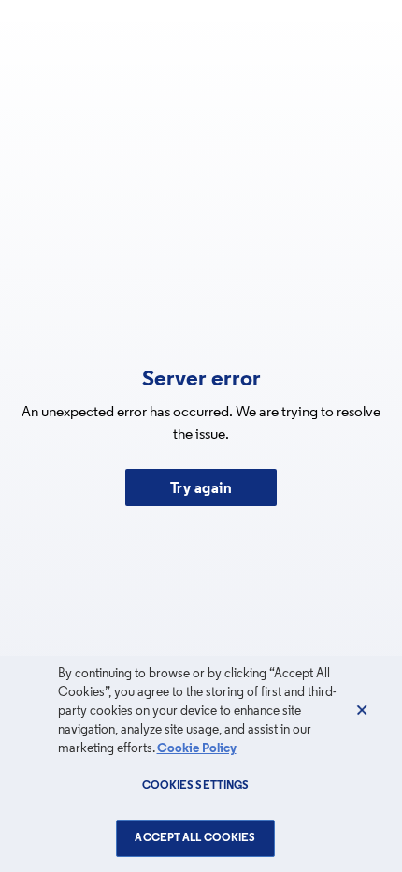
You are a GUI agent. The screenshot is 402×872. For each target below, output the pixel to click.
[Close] (361, 710)
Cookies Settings (196, 786)
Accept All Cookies (195, 838)
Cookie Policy (197, 749)
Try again (201, 489)
